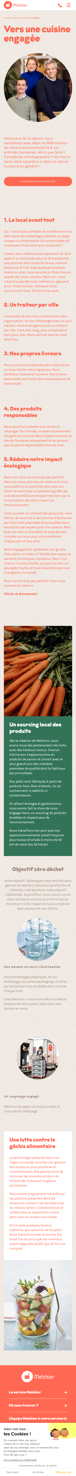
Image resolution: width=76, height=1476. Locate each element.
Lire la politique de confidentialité (20, 1460)
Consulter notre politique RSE (37, 181)
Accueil (8, 17)
